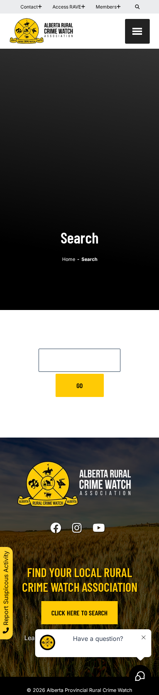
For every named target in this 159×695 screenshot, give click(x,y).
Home (68, 259)
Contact (29, 7)
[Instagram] (77, 528)
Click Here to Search (79, 612)
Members (106, 7)
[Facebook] (56, 528)
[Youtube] (99, 528)
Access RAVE (66, 7)
